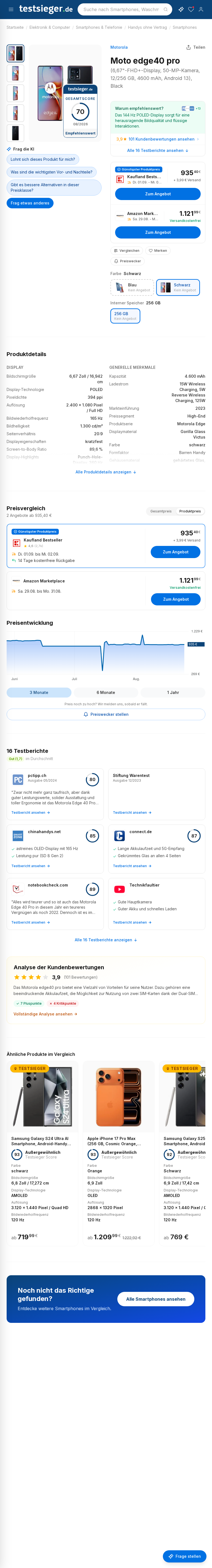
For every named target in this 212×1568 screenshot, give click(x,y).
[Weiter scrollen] (204, 1150)
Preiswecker (130, 261)
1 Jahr (173, 692)
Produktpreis (190, 511)
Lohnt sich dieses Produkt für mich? (43, 159)
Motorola (119, 47)
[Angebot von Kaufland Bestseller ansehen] (158, 183)
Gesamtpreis (161, 511)
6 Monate (106, 692)
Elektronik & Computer (50, 27)
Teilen (199, 47)
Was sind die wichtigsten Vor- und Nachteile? (51, 172)
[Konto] (201, 9)
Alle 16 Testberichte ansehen (155, 150)
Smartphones (185, 27)
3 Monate (39, 692)
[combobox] (125, 9)
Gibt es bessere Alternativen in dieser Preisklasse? (45, 187)
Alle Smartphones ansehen (156, 1299)
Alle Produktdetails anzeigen (103, 472)
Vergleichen (129, 250)
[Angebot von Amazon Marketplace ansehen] (158, 224)
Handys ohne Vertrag (147, 27)
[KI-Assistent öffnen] (181, 9)
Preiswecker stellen (110, 714)
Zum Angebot (158, 193)
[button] (65, 93)
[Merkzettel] (191, 9)
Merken (160, 250)
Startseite (15, 27)
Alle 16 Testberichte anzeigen (103, 939)
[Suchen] (165, 9)
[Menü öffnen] (11, 9)
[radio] (132, 287)
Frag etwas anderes (30, 203)
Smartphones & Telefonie (99, 27)
